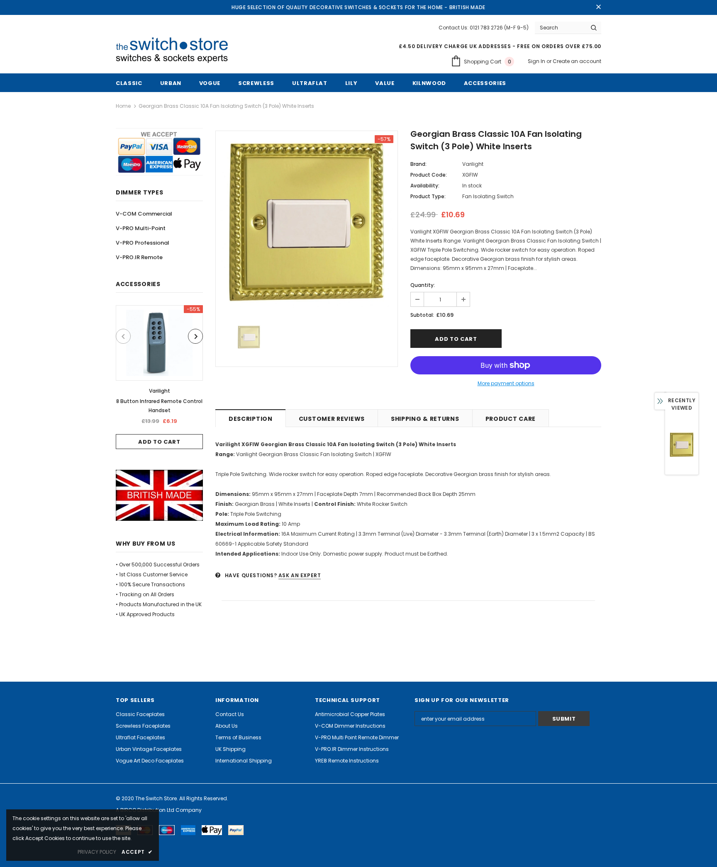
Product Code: (428, 174)
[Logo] (175, 50)
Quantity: (422, 285)
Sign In (537, 61)
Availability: (424, 185)
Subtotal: (422, 314)
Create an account (577, 61)
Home (123, 105)
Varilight (159, 390)
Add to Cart (159, 442)
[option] (159, 377)
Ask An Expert (299, 575)
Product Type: (428, 196)
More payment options (506, 383)
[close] (598, 7)
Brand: (418, 164)
